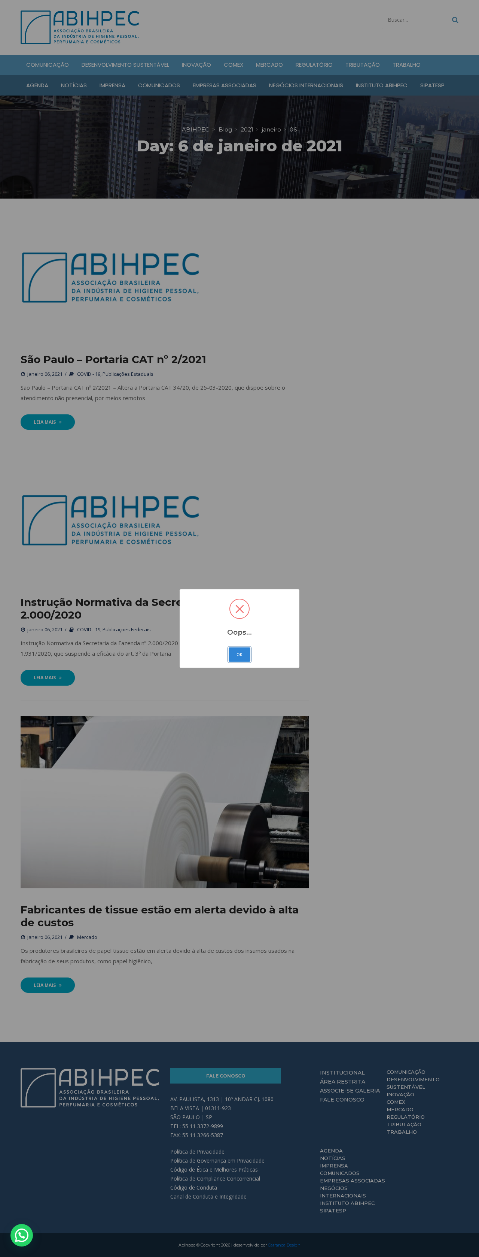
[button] (21, 1235)
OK (239, 654)
